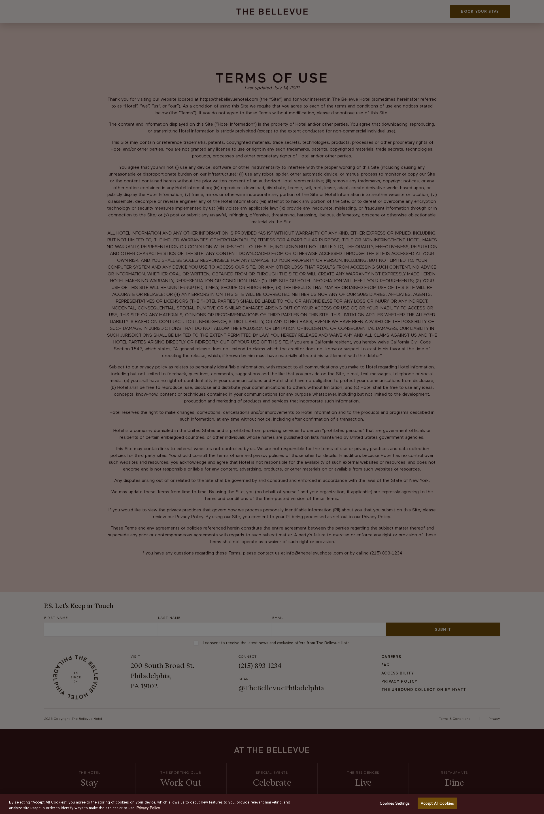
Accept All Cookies (437, 803)
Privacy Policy (148, 808)
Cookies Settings (395, 803)
